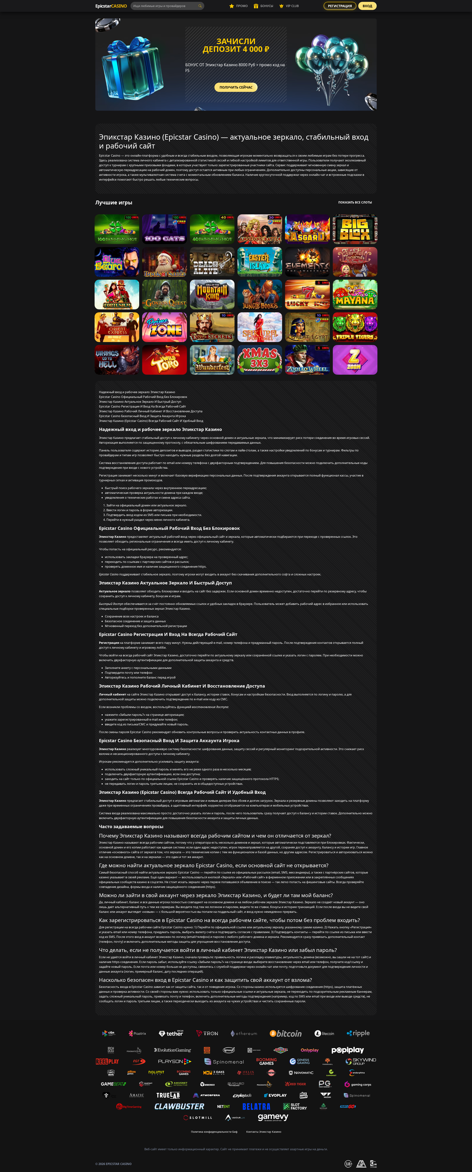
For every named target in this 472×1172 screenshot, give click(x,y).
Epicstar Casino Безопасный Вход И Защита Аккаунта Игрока (142, 416)
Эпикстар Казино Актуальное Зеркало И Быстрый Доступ (140, 402)
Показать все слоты (355, 202)
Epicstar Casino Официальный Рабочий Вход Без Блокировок (143, 397)
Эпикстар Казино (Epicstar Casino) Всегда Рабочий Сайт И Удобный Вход (151, 421)
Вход (367, 6)
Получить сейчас (236, 87)
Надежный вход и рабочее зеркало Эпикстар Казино (137, 392)
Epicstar (111, 6)
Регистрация (340, 6)
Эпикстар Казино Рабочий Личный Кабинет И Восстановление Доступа (150, 411)
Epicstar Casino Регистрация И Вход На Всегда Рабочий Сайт (142, 406)
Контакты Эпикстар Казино (263, 1131)
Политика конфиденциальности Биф (214, 1131)
